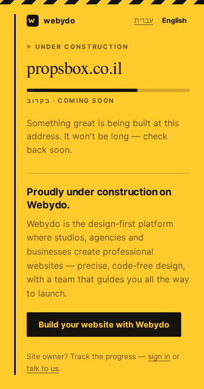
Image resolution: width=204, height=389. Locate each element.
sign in (159, 356)
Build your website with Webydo (104, 324)
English (174, 20)
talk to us (43, 368)
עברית (143, 20)
